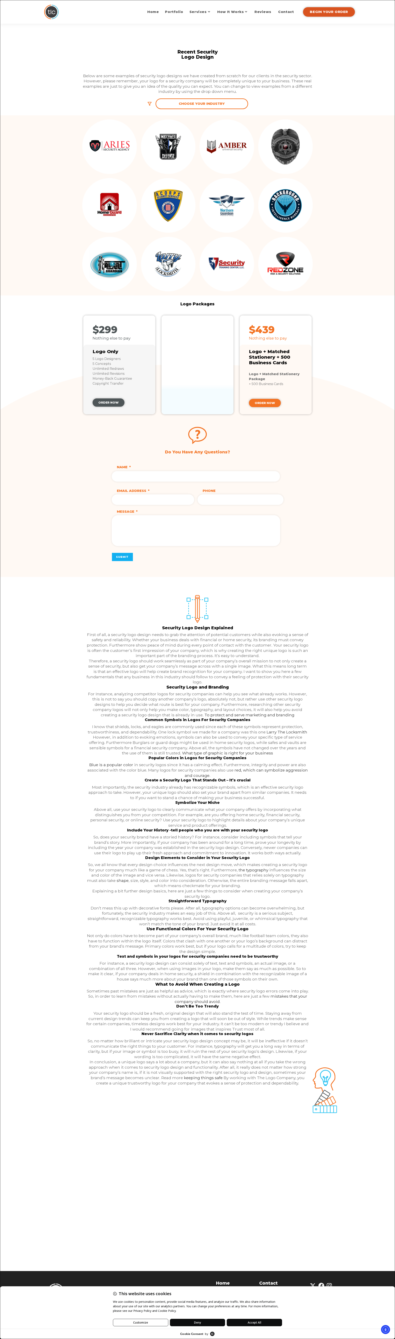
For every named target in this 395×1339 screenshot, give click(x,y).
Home (223, 1283)
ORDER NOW (108, 402)
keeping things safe (204, 1077)
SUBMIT (122, 556)
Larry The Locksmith (287, 732)
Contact (268, 1283)
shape (123, 880)
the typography (253, 869)
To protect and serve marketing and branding (249, 714)
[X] (313, 1286)
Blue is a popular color (111, 764)
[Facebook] (321, 1286)
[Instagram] (329, 1286)
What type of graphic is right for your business (227, 753)
